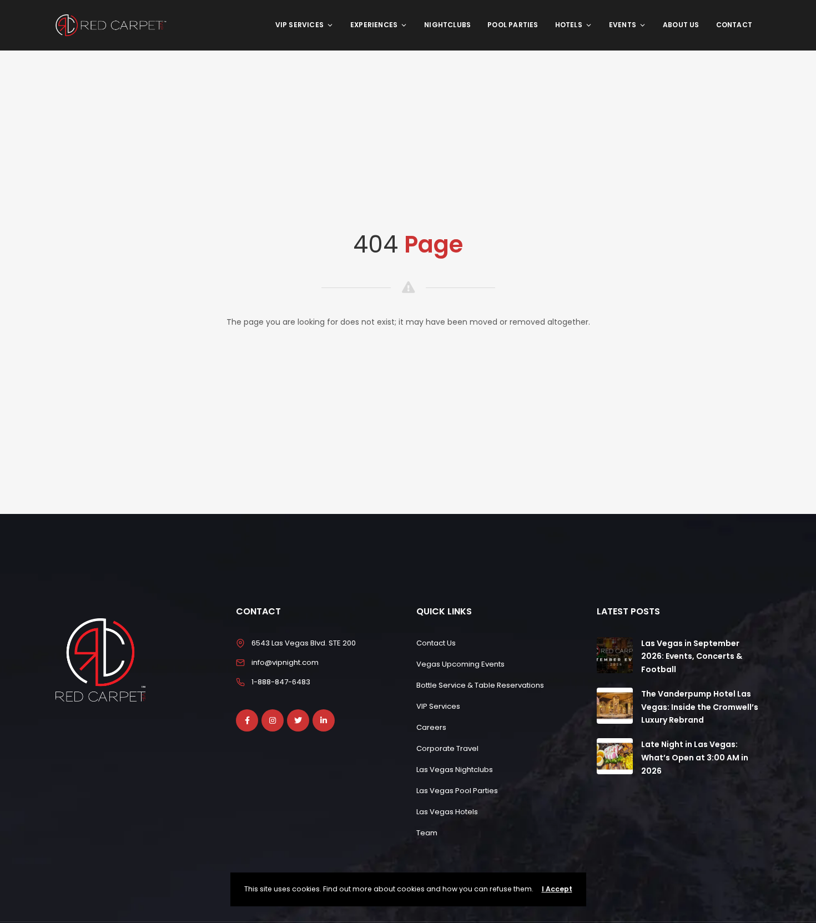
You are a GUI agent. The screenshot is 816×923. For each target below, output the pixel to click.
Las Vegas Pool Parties (457, 790)
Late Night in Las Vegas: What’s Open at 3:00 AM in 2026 (694, 757)
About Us (681, 24)
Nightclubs (447, 24)
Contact (734, 24)
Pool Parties (512, 24)
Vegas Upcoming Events (460, 664)
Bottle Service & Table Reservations (480, 685)
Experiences (373, 24)
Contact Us (436, 643)
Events (622, 24)
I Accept (557, 889)
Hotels (568, 24)
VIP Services (299, 24)
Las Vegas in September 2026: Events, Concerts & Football (691, 656)
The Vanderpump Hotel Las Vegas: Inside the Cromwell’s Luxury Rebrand (699, 707)
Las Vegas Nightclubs (454, 769)
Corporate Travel (447, 748)
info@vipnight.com (285, 662)
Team (426, 833)
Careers (431, 727)
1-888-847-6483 (280, 682)
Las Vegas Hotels (447, 811)
